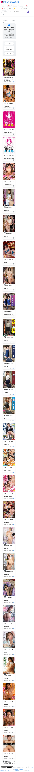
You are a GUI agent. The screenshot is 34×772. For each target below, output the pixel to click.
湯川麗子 (6, 80)
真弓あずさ (6, 106)
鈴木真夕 (10, 522)
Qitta (32, 767)
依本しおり (12, 184)
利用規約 (2, 770)
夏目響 (5, 262)
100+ (16, 5)
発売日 (25, 8)
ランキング (18, 8)
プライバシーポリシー (9, 770)
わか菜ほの (6, 184)
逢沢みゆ (6, 756)
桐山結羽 (15, 158)
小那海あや (6, 626)
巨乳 (10, 8)
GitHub (21, 769)
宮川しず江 (11, 80)
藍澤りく (6, 236)
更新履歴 (17, 770)
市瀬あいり (6, 444)
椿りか (5, 418)
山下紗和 (6, 340)
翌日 (8, 53)
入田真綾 (15, 522)
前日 (10, 43)
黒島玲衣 (6, 704)
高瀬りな (6, 158)
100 (4, 8)
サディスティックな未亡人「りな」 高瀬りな (14, 285)
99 (9, 5)
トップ (4, 19)
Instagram (16, 769)
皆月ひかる (6, 470)
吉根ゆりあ (6, 132)
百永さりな (12, 132)
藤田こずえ (12, 470)
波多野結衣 (6, 574)
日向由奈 (6, 392)
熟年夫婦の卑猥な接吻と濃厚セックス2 (13, 77)
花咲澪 (5, 652)
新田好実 (6, 366)
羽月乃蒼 (6, 678)
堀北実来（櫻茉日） (8, 496)
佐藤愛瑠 (6, 600)
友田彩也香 (6, 210)
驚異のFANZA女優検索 (11, 2)
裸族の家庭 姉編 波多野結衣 (10, 571)
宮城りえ (6, 548)
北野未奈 (6, 730)
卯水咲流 (10, 314)
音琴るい (6, 314)
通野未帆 (6, 522)
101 (21, 5)
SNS (4, 11)
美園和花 (10, 158)
